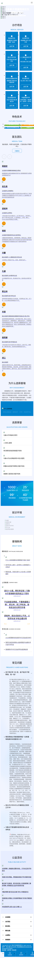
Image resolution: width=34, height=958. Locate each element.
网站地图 (4, 950)
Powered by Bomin (8, 948)
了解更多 (17, 151)
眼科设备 (7, 930)
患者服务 (7, 939)
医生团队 (7, 926)
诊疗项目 (7, 921)
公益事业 (7, 935)
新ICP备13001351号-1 (11, 946)
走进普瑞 (17, 404)
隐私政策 (14, 950)
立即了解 (11, 46)
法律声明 (9, 950)
